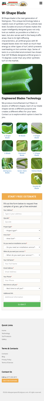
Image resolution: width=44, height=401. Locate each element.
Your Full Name (9, 260)
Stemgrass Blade (7, 172)
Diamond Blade (22, 154)
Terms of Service (7, 362)
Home (4, 330)
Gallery (4, 339)
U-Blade (7, 153)
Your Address (8, 210)
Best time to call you (10, 285)
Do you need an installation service (15, 243)
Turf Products (6, 336)
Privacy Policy (6, 360)
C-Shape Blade (36, 154)
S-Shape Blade (7, 137)
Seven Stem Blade (22, 172)
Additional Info (8, 293)
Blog (3, 357)
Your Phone (8, 277)
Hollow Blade (37, 171)
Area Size (7, 235)
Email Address (9, 268)
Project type (8, 227)
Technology (6, 333)
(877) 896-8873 (12, 377)
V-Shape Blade (36, 137)
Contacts (5, 354)
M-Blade (22, 136)
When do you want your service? (15, 251)
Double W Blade (36, 187)
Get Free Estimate (10, 380)
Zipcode (7, 218)
